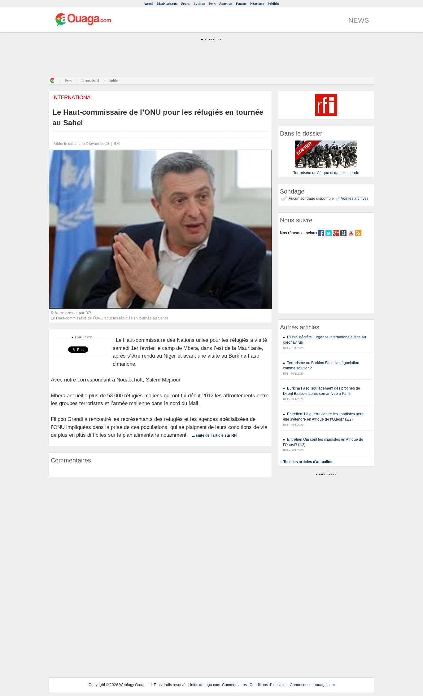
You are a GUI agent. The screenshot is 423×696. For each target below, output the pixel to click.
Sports (185, 3)
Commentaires (234, 685)
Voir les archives (354, 198)
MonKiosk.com (167, 3)
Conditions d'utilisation (269, 685)
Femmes (241, 3)
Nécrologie (257, 3)
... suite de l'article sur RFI (214, 435)
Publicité (273, 3)
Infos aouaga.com (205, 685)
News (212, 3)
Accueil (148, 3)
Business (199, 3)
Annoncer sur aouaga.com (312, 685)
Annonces (225, 3)
